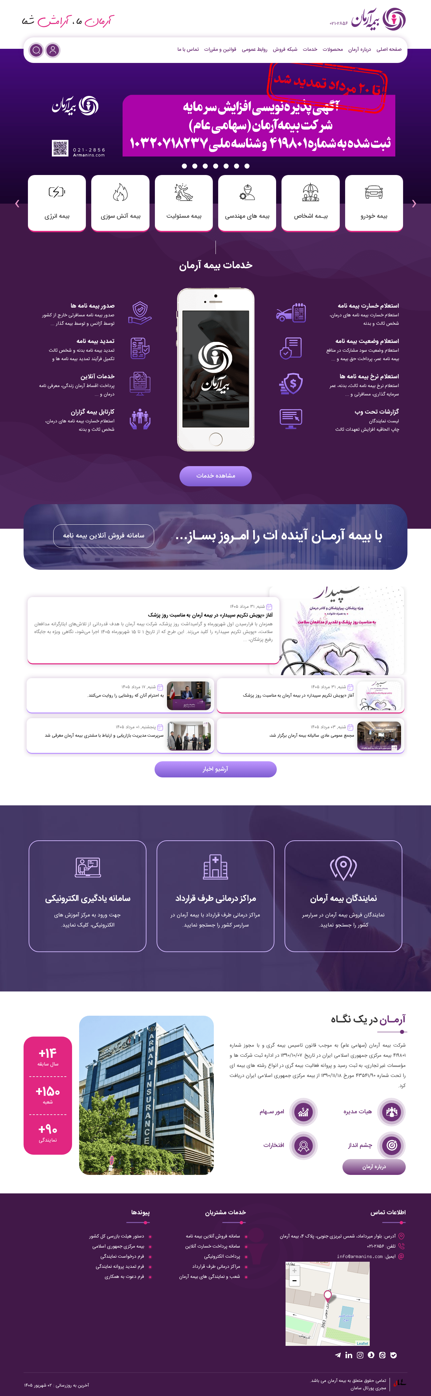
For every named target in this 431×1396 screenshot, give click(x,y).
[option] (215, 126)
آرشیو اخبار (215, 769)
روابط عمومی (254, 49)
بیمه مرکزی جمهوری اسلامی (118, 1247)
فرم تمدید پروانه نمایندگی (120, 1267)
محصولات (333, 49)
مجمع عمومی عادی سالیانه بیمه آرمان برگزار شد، (311, 735)
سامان (356, 1388)
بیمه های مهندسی (247, 216)
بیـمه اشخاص (311, 216)
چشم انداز (360, 1146)
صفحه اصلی (389, 49)
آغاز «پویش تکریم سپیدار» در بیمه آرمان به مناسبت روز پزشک (298, 695)
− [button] (294, 1281)
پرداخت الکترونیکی (222, 1257)
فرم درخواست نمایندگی (122, 1257)
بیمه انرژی (56, 216)
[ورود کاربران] (53, 50)
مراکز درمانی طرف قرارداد (215, 899)
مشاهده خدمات (215, 476)
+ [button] (294, 1270)
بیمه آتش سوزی (120, 216)
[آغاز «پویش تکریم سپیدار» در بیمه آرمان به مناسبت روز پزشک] (379, 696)
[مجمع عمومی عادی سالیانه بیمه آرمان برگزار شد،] (379, 736)
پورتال (368, 1388)
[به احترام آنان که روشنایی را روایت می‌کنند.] (189, 696)
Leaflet (362, 1343)
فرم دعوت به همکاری (124, 1277)
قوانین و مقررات (220, 49)
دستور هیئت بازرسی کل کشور (116, 1236)
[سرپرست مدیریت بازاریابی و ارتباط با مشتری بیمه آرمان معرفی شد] (189, 736)
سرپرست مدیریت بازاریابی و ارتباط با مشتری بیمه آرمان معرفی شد (104, 735)
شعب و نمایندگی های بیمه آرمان (209, 1277)
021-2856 (339, 24)
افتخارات (273, 1146)
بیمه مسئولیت (183, 216)
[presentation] (413, 198)
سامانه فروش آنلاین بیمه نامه (103, 536)
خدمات (310, 49)
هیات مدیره (357, 1112)
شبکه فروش (285, 49)
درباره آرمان (359, 49)
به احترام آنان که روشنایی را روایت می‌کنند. (125, 695)
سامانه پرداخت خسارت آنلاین (212, 1247)
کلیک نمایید (343, 924)
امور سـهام (272, 1112)
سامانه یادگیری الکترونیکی (87, 899)
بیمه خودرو (374, 216)
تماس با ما (188, 49)
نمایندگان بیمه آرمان (343, 899)
